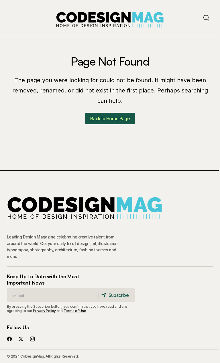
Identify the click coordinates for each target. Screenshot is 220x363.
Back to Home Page (110, 118)
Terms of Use (75, 311)
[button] (206, 18)
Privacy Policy (44, 311)
